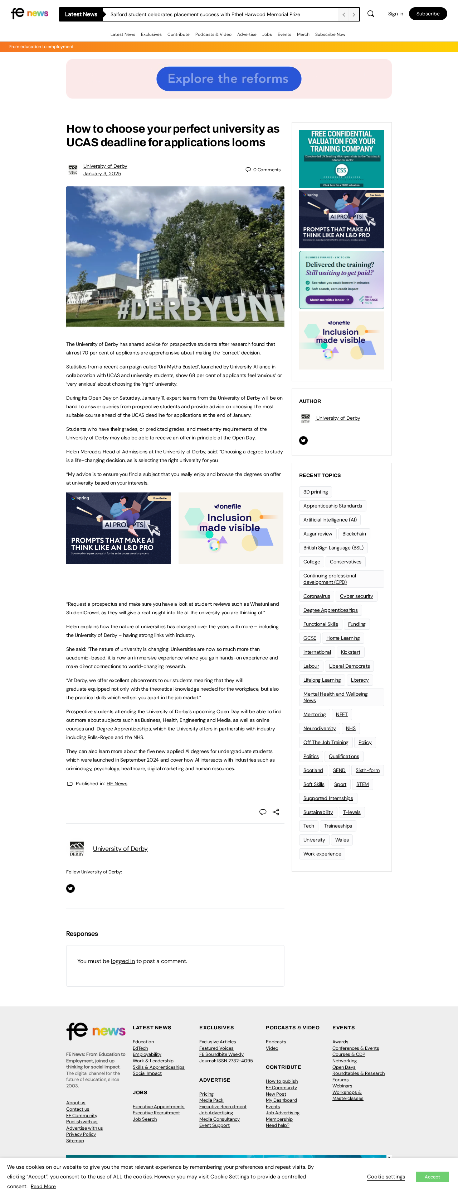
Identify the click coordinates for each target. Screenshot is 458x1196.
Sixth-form (368, 770)
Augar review (317, 533)
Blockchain (354, 533)
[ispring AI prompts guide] (118, 560)
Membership (279, 1119)
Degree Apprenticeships (330, 610)
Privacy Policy (81, 1134)
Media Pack (211, 1100)
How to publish (282, 1081)
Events (284, 34)
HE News (117, 783)
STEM (362, 784)
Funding (357, 624)
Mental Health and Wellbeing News (335, 697)
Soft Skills (313, 784)
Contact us (77, 1109)
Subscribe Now (330, 34)
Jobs (267, 34)
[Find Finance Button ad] (341, 279)
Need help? (277, 1125)
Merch (303, 34)
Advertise (247, 34)
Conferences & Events (355, 1048)
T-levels (352, 812)
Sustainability (318, 812)
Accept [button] (432, 1177)
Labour (311, 666)
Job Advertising (216, 1113)
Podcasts (276, 1042)
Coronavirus (316, 596)
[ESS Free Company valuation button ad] (341, 158)
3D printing (315, 492)
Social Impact (147, 1073)
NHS (351, 728)
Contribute (178, 34)
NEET (342, 714)
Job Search (145, 1119)
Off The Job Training (326, 742)
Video (272, 1048)
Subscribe (428, 13)
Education (143, 1042)
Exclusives (151, 34)
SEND (339, 770)
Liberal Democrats (349, 666)
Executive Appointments (159, 1107)
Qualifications (344, 756)
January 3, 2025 (102, 173)
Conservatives (345, 561)
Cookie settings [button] (386, 1176)
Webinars (342, 1086)
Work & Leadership (153, 1061)
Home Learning (343, 638)
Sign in (395, 13)
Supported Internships (328, 798)
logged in (123, 961)
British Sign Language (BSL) (333, 547)
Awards (340, 1042)
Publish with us (82, 1122)
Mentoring (314, 714)
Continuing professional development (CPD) (329, 579)
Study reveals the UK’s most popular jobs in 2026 (167, 14)
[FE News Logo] (29, 13)
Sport (340, 784)
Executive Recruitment (156, 1113)
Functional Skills (320, 624)
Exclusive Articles (217, 1042)
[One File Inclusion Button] (231, 560)
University (314, 840)
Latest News (123, 34)
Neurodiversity (319, 728)
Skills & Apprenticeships (159, 1067)
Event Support (214, 1125)
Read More (43, 1186)
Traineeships (338, 826)
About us (76, 1103)
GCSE (309, 638)
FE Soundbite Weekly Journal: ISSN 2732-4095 (226, 1057)
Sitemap (75, 1141)
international (317, 652)
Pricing (206, 1094)
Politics (311, 756)
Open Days (344, 1067)
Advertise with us (84, 1128)
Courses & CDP (348, 1054)
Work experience (322, 853)
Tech (308, 826)
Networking (344, 1061)
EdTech (140, 1048)
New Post (276, 1094)
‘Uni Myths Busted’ (178, 366)
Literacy (360, 680)
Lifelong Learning (322, 680)
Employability (147, 1054)
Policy (365, 742)
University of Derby (105, 166)
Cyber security (356, 596)
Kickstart (350, 652)
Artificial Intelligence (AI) (329, 519)
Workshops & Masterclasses (348, 1095)
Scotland (313, 770)
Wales (342, 840)
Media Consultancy (219, 1119)
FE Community (81, 1115)
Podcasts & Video (213, 34)
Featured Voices (216, 1048)
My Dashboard (281, 1100)
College (311, 561)
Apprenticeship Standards (332, 505)
